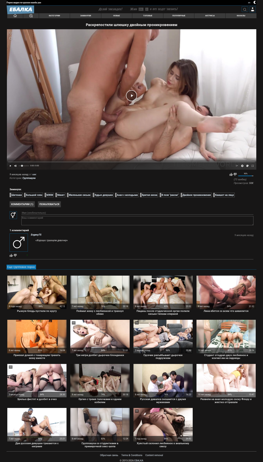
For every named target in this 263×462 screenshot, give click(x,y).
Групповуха (29, 178)
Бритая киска (149, 195)
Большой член (34, 195)
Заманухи (85, 15)
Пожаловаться (49, 204)
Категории (54, 15)
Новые (116, 15)
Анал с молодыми (127, 195)
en (249, 2)
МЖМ (49, 195)
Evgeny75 (36, 234)
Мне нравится (231, 174)
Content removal (154, 455)
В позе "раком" (169, 195)
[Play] (131, 95)
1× (237, 166)
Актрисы (210, 15)
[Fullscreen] (252, 166)
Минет (61, 195)
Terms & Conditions (131, 455)
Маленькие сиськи (79, 195)
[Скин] (247, 166)
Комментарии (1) (22, 204)
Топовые (147, 15)
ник (34, 174)
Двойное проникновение (196, 195)
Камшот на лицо (224, 195)
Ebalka (138, 460)
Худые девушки (104, 195)
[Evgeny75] (19, 242)
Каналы (241, 15)
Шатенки (16, 195)
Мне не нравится (235, 174)
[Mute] (15, 166)
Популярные (178, 15)
